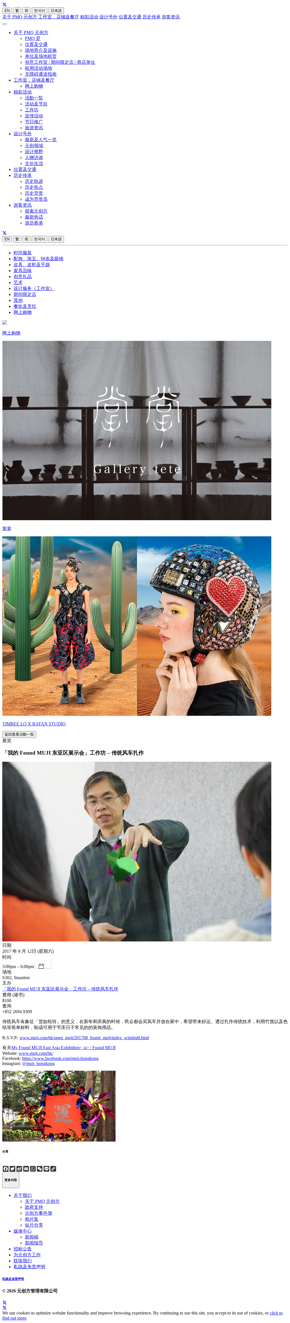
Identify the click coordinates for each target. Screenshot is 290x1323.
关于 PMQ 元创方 (19, 16)
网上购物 (34, 86)
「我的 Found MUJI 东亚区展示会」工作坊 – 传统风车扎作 (60, 989)
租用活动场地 (38, 68)
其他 (18, 300)
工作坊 (32, 109)
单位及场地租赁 (41, 56)
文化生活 (34, 163)
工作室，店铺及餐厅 (58, 16)
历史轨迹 (34, 181)
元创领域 (34, 145)
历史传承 (151, 16)
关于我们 (23, 1195)
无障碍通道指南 (41, 74)
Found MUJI (104, 1047)
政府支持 (34, 1207)
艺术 (18, 282)
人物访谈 (34, 157)
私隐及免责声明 (29, 1266)
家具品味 (23, 270)
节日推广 (34, 121)
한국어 (39, 11)
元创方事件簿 (38, 1213)
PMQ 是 (32, 38)
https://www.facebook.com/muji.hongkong (60, 1058)
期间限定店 (25, 294)
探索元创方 (36, 211)
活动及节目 (36, 103)
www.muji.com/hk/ (36, 1053)
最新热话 (34, 217)
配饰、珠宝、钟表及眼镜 (38, 258)
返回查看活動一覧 (19, 734)
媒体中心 (23, 1231)
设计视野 (34, 151)
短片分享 (34, 1225)
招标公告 (23, 1248)
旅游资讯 (34, 127)
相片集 (32, 1219)
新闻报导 (34, 1243)
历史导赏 (34, 193)
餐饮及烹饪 (25, 306)
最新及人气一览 (41, 139)
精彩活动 (89, 16)
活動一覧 (34, 98)
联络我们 (23, 1260)
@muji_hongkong (38, 1063)
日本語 (56, 11)
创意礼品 (23, 276)
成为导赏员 (36, 199)
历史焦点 (34, 187)
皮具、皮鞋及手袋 (32, 264)
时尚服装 (23, 252)
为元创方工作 (27, 1254)
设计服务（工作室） (34, 288)
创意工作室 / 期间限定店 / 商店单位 (60, 62)
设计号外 (108, 16)
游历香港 (34, 223)
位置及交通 (130, 16)
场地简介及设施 (41, 50)
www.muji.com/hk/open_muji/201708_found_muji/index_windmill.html (84, 1037)
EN (7, 11)
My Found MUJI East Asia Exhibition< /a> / (51, 1047)
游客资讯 (171, 16)
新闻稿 (32, 1237)
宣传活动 (34, 115)
